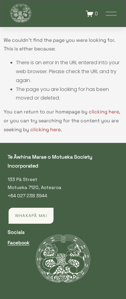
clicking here (104, 111)
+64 (12, 196)
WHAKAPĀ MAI (31, 215)
